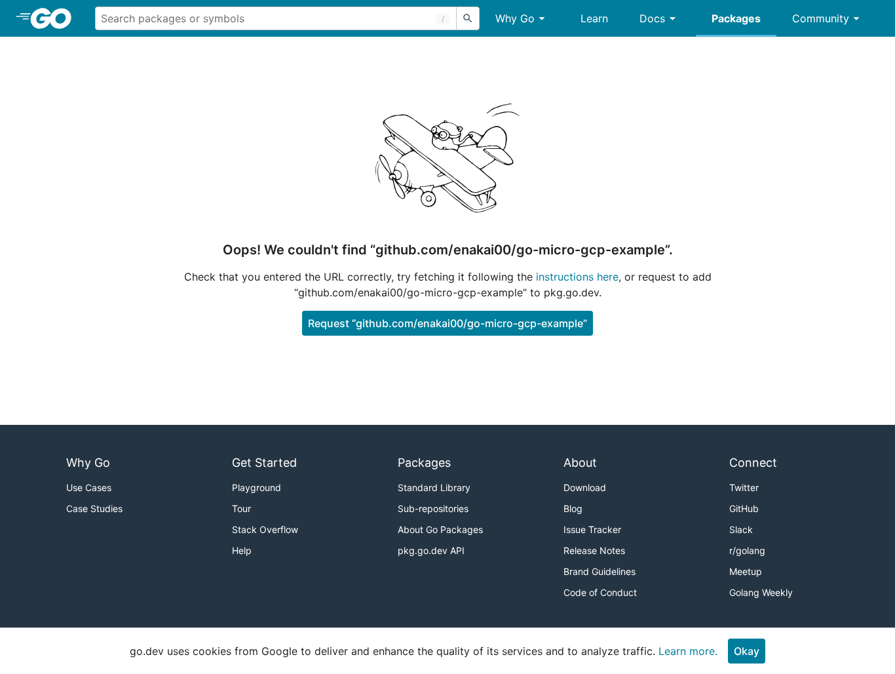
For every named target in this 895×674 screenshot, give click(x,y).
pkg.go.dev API (431, 550)
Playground (256, 487)
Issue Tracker (592, 529)
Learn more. (687, 651)
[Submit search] (468, 18)
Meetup (745, 571)
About (580, 462)
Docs (652, 18)
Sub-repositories (433, 508)
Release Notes (594, 550)
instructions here (577, 276)
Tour (241, 508)
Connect (753, 462)
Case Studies (94, 508)
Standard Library (434, 487)
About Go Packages (440, 529)
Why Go (515, 18)
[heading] (55, 18)
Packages (736, 18)
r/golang (747, 550)
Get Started (264, 462)
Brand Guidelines (599, 571)
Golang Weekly (761, 592)
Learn (594, 18)
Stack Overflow (265, 529)
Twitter (744, 487)
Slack (741, 529)
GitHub (744, 508)
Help (242, 550)
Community (820, 18)
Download (584, 487)
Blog (572, 508)
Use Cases (88, 487)
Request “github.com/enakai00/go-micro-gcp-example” (447, 323)
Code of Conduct (600, 592)
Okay (746, 651)
